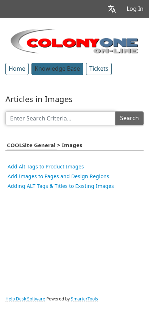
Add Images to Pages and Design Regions (58, 176)
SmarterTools (84, 299)
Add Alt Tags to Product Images (46, 167)
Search (129, 118)
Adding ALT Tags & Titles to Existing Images (61, 186)
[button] (111, 9)
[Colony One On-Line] (74, 40)
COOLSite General (32, 145)
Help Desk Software (25, 299)
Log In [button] (135, 8)
